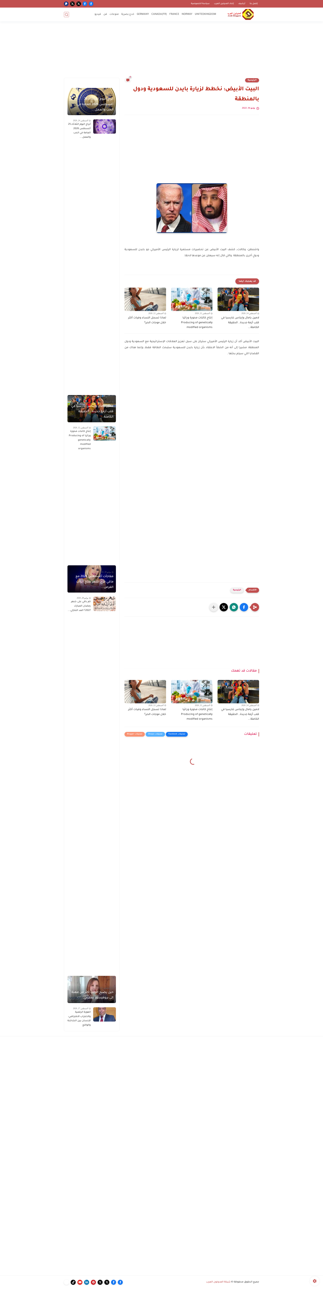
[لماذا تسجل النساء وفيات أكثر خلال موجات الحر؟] (145, 299)
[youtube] (79, 1282)
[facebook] (91, 4)
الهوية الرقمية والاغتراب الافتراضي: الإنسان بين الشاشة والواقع (79, 1019)
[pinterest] (93, 1282)
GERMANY (143, 14)
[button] (244, 607)
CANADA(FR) (159, 14)
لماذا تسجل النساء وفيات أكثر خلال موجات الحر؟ (147, 320)
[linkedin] (86, 1282)
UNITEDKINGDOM (205, 14)
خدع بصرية (127, 14)
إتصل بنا (254, 4)
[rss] (66, 1282)
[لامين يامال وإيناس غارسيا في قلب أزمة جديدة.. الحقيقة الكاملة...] (238, 299)
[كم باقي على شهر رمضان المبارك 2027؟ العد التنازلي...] (104, 604)
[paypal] (66, 4)
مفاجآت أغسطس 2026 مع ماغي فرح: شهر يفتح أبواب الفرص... (94, 582)
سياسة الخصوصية (200, 4)
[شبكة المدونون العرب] (241, 14)
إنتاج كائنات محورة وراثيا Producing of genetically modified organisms (196, 322)
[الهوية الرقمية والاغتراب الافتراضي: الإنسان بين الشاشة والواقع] (104, 1014)
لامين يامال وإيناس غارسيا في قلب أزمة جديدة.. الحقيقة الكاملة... (240, 322)
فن (105, 14)
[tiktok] (73, 1282)
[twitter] (78, 4)
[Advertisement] (161, 51)
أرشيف (241, 4)
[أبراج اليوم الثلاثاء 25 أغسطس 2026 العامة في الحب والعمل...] (104, 126)
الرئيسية (252, 80)
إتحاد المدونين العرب (224, 4)
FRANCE (174, 14)
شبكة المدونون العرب (218, 1282)
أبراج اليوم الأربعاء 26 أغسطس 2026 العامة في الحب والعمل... (95, 104)
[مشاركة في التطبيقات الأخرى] (213, 607)
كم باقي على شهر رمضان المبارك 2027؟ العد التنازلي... (79, 606)
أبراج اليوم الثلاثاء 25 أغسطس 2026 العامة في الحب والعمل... (79, 131)
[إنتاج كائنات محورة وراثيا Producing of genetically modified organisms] (192, 299)
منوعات (114, 14)
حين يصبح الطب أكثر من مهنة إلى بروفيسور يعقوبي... (92, 995)
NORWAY (187, 14)
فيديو (98, 14)
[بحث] (66, 14)
